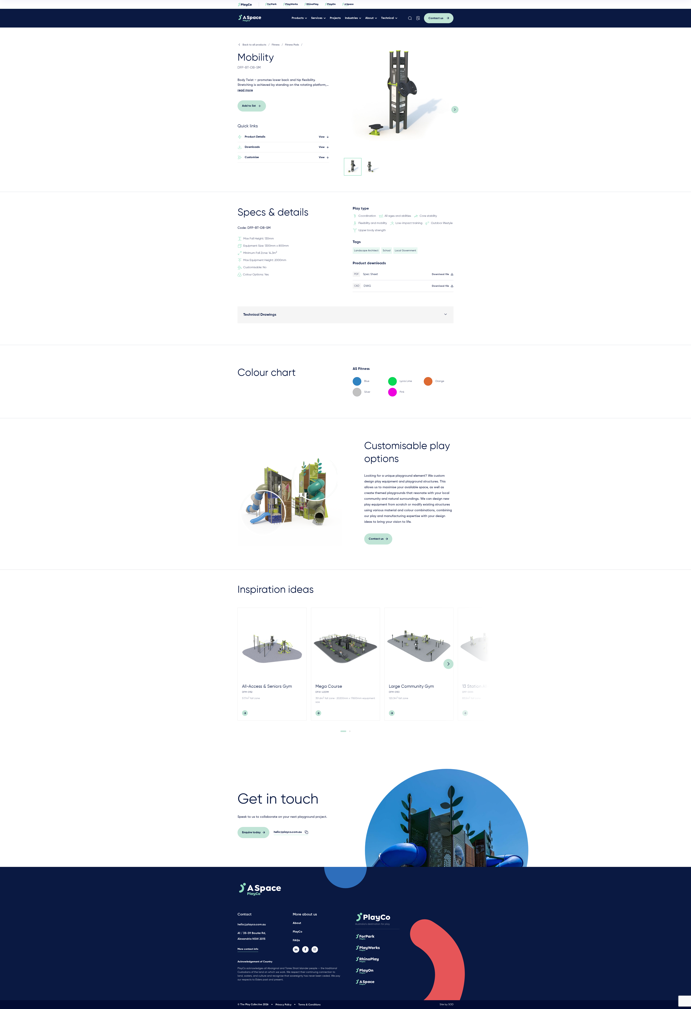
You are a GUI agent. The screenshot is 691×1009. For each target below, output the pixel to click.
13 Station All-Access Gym (487, 686)
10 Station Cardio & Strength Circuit (637, 689)
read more (245, 90)
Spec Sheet (370, 274)
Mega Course (328, 686)
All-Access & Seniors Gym (267, 686)
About (369, 18)
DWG (367, 286)
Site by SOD (446, 1004)
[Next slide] (455, 109)
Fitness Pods (292, 45)
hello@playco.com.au (252, 924)
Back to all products (254, 45)
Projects (335, 18)
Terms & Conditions (309, 1004)
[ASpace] (263, 18)
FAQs (296, 940)
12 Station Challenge (556, 686)
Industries (351, 18)
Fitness (275, 45)
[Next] (448, 664)
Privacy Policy (283, 1004)
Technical (387, 18)
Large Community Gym (411, 686)
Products (298, 18)
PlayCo (297, 931)
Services (316, 18)
